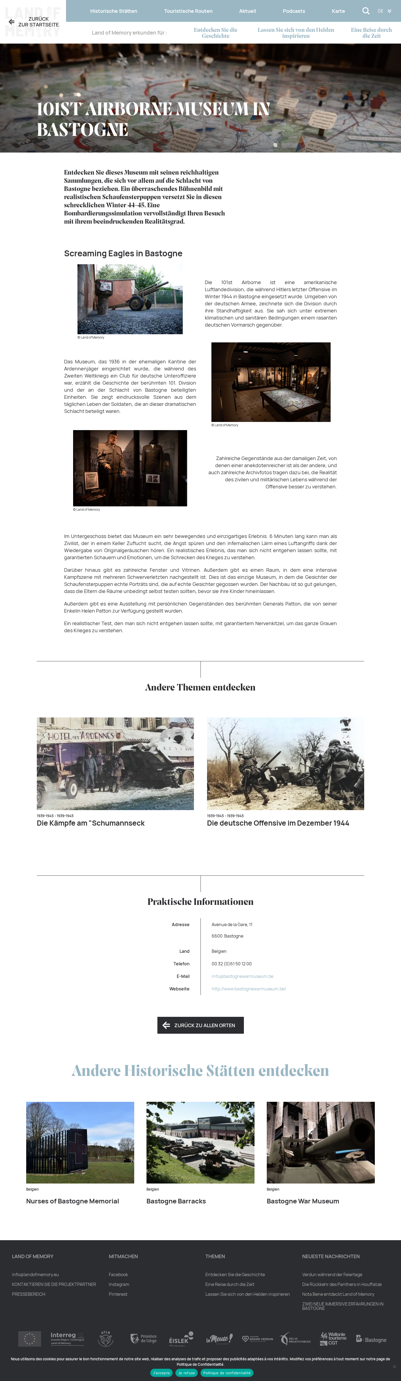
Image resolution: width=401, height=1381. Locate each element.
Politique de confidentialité (227, 1373)
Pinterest (118, 1294)
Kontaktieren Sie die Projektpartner (54, 1284)
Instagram (119, 1284)
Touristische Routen (188, 11)
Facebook (118, 1274)
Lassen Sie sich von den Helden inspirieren (296, 33)
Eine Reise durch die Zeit (371, 33)
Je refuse (186, 1373)
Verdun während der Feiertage (332, 1274)
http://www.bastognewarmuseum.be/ (249, 989)
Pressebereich (28, 1294)
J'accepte (161, 1373)
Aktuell (247, 11)
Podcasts (294, 11)
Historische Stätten (113, 11)
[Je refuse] (394, 1366)
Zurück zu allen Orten (204, 1025)
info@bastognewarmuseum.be (242, 976)
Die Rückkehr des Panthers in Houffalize (342, 1284)
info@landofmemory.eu (35, 1274)
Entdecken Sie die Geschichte (215, 33)
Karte (338, 11)
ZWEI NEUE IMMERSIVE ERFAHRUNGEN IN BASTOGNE (343, 1306)
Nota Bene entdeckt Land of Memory (338, 1294)
